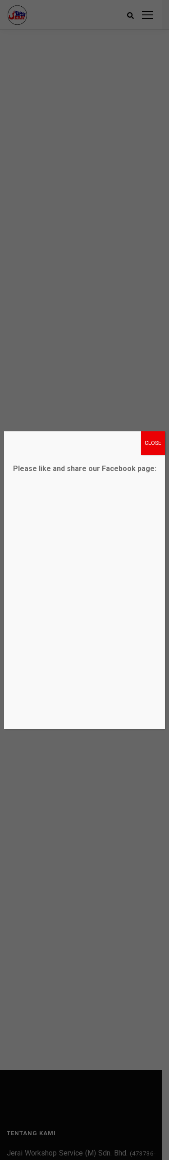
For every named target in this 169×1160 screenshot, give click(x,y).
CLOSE (153, 443)
